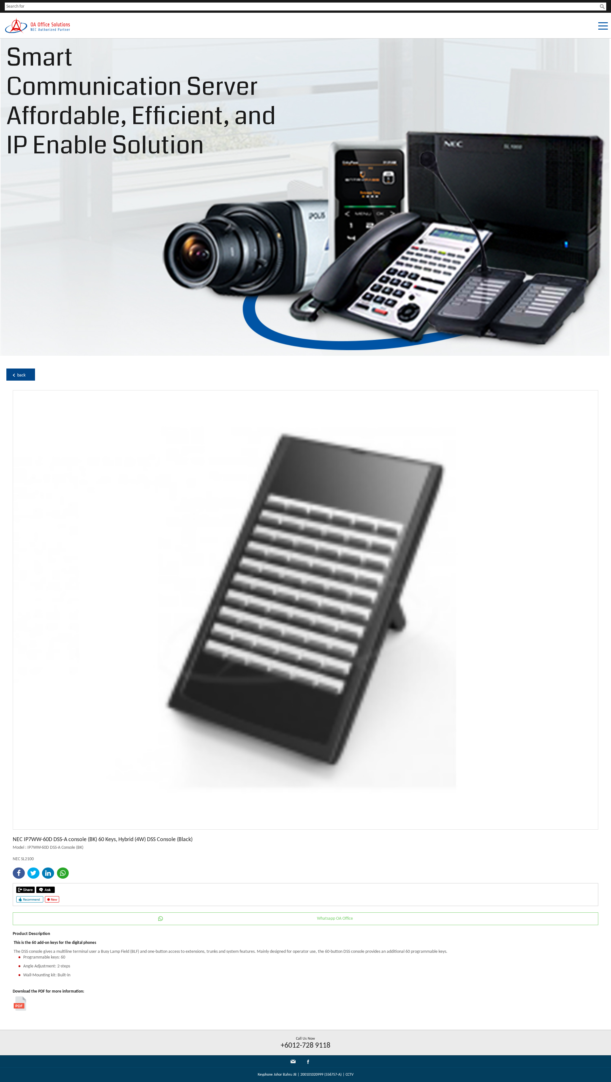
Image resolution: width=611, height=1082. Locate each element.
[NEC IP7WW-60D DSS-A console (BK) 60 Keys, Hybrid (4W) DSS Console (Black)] (305, 828)
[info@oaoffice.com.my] (293, 1061)
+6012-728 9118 (305, 1046)
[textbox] (302, 7)
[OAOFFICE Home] (37, 32)
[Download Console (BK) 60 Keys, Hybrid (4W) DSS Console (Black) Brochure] (20, 1009)
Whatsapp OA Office (335, 918)
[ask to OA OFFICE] (45, 890)
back (21, 375)
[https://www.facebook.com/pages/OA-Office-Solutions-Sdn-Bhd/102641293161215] (308, 1063)
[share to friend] (25, 890)
